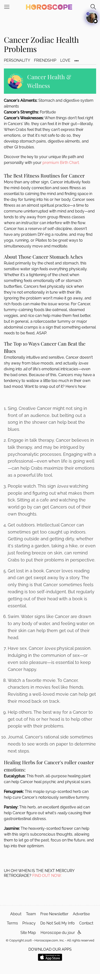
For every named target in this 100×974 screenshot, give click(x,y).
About (15, 914)
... (76, 58)
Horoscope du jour (58, 932)
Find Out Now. (47, 875)
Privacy (29, 923)
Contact (86, 923)
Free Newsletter (54, 914)
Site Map (28, 932)
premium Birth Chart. (61, 162)
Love (65, 60)
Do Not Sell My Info (57, 923)
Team (31, 914)
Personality (17, 60)
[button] (79, 932)
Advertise (81, 914)
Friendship (45, 60)
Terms (12, 923)
